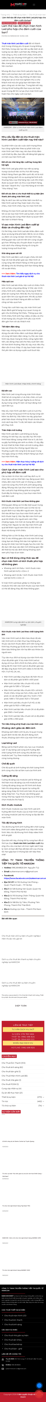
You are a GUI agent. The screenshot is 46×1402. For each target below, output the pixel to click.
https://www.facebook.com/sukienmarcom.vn (25, 878)
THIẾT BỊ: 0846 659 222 (23, 1039)
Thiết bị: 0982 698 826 (23, 1037)
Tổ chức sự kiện (9, 1106)
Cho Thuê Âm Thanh (11, 1063)
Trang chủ (5, 15)
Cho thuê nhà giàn (10, 1080)
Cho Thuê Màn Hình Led (13, 1076)
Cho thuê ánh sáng (10, 1067)
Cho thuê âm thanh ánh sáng (29, 995)
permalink (23, 997)
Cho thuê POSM (9, 1084)
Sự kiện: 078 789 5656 (23, 1034)
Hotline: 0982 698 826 (23, 1048)
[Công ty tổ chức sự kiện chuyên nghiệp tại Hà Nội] (9, 4)
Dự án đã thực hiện (10, 1093)
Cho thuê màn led (37, 15)
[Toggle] (43, 1097)
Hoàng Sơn (24, 36)
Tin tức (5, 1101)
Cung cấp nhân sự (10, 1089)
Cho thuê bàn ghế (10, 1071)
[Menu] (34, 4)
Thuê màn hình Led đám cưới (15, 43)
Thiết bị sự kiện (19, 15)
